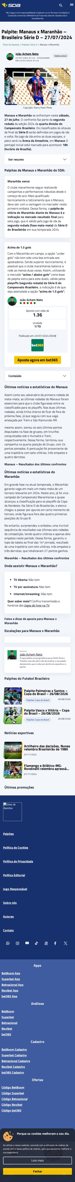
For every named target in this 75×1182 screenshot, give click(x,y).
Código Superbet (13, 1093)
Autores (8, 916)
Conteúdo (15, 376)
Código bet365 (11, 1110)
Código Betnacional (15, 1099)
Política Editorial (14, 875)
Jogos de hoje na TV (36, 605)
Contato (8, 930)
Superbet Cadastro (14, 1055)
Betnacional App (12, 984)
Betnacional (9, 1023)
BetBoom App (11, 973)
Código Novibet (12, 1104)
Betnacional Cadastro (16, 1061)
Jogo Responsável (15, 889)
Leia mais (37, 1160)
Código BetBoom (13, 1087)
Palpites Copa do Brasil (37, 700)
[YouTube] (27, 944)
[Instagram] (17, 944)
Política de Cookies (15, 847)
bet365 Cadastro (13, 1072)
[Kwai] (46, 944)
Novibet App (10, 990)
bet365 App (9, 996)
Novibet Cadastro (13, 1066)
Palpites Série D (29, 44)
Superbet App (11, 979)
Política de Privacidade (18, 861)
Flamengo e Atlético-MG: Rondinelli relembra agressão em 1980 (46, 767)
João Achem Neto (27, 54)
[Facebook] (56, 944)
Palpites (8, 834)
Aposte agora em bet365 (38, 360)
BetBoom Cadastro (14, 1049)
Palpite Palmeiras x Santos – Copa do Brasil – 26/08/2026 (46, 692)
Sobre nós (10, 903)
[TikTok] (37, 944)
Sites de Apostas (11, 44)
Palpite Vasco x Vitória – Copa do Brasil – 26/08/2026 (46, 712)
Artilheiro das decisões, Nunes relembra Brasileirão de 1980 (47, 748)
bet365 (6, 1034)
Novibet (7, 1028)
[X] (65, 944)
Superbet (8, 1017)
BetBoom (8, 1011)
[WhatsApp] (8, 944)
